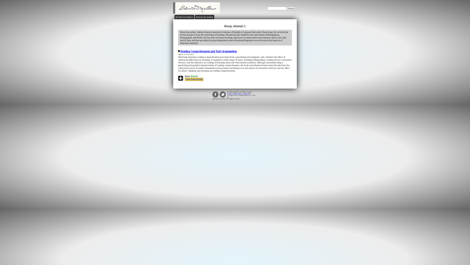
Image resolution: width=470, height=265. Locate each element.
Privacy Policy (237, 93)
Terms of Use (247, 93)
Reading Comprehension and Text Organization (209, 51)
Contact (229, 93)
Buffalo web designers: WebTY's (230, 99)
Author (204, 17)
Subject (184, 17)
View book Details (194, 79)
